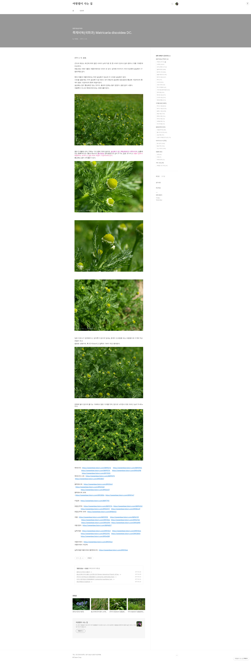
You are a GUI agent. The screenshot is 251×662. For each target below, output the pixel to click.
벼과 (159, 79)
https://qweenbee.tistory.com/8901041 (96, 531)
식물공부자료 (161, 130)
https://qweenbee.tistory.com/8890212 (96, 468)
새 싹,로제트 (162, 67)
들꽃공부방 (160, 127)
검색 (172, 3)
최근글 (157, 176)
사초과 (160, 82)
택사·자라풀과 (161, 87)
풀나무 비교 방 (162, 132)
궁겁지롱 (160, 135)
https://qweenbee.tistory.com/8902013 (95, 509)
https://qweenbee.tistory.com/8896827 (97, 525)
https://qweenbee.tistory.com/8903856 (89, 495)
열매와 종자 (161, 69)
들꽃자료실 (80, 568)
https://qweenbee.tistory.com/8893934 (127, 468)
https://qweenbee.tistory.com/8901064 (95, 520)
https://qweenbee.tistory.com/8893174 (98, 506)
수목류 (160, 64)
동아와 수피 (161, 72)
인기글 (163, 176)
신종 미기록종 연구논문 (164, 137)
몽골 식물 (161, 113)
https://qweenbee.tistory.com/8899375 (100, 476)
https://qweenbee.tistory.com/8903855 (125, 534)
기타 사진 (160, 163)
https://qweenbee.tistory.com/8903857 (89, 479)
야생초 (86, 568)
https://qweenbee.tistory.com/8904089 (95, 536)
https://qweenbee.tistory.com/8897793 (95, 501)
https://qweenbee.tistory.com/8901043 (98, 484)
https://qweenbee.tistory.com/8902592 (95, 534)
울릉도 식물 (161, 111)
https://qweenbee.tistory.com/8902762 (125, 520)
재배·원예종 (161, 100)
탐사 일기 (161, 143)
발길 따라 (161, 146)
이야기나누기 (161, 140)
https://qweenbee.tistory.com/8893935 (93, 517)
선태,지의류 (161, 85)
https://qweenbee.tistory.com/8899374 (95, 470)
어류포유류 (161, 159)
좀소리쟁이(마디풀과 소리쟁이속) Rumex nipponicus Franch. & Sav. (98, 574)
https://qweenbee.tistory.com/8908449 (125, 509)
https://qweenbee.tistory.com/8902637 (95, 490)
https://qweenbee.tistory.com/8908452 (101, 512)
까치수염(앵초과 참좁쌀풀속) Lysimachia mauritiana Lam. (94, 579)
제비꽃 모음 (161, 95)
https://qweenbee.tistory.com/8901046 (113, 550)
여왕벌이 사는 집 (82, 3)
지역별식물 (161, 103)
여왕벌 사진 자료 (162, 165)
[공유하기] (80, 558)
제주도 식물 (161, 108)
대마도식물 (161, 119)
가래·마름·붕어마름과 (163, 90)
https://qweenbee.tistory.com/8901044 (126, 531)
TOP (176, 655)
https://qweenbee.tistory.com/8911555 (96, 473)
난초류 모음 (161, 97)
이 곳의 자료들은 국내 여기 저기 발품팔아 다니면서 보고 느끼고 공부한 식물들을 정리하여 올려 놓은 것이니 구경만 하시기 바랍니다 (106, 626)
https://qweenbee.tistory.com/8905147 (119, 495)
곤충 (159, 157)
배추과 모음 (161, 77)
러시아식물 (161, 124)
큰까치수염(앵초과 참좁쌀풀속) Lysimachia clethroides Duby (96, 577)
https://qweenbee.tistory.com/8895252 (127, 506)
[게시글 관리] (83, 558)
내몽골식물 (161, 121)
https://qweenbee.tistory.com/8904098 (126, 470)
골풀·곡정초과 (162, 74)
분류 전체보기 (162, 56)
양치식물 (160, 92)
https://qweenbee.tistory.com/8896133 (124, 517)
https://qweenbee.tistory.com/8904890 (125, 523)
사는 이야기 (161, 148)
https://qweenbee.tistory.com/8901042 (98, 542)
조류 (159, 154)
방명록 (82, 11)
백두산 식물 (161, 106)
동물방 (159, 152)
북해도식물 (161, 116)
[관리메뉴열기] (247, 3)
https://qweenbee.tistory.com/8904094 (95, 523)
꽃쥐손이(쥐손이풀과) (83, 572)
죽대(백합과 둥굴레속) (83, 581)
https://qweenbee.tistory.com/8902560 (90, 487)
